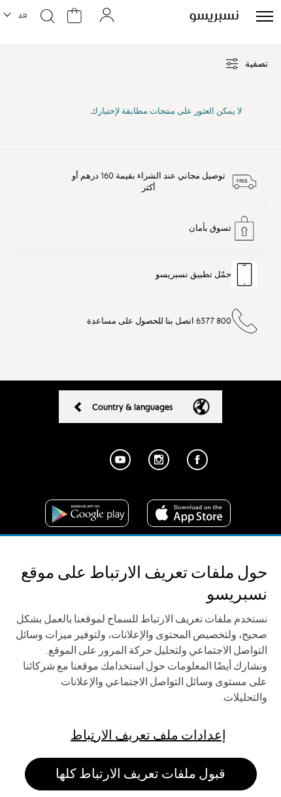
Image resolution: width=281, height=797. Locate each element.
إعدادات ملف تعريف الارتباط (148, 735)
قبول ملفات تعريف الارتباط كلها (140, 773)
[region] (140, 666)
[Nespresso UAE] (214, 16)
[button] (16, 16)
